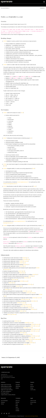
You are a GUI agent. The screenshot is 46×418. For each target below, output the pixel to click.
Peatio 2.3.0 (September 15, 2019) (11, 357)
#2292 (5, 64)
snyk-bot (31, 322)
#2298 (21, 261)
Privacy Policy (33, 402)
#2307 (20, 271)
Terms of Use (33, 400)
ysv (31, 138)
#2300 (16, 321)
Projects (32, 382)
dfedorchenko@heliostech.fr (10, 183)
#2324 (32, 326)
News (17, 405)
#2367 (25, 344)
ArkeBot (17, 388)
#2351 (32, 301)
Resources (3, 398)
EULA (31, 404)
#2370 (9, 314)
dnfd (5, 166)
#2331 (32, 336)
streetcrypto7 (7, 269)
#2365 (32, 309)
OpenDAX (18, 384)
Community (32, 389)
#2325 (5, 168)
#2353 (22, 299)
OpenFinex (18, 386)
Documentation (4, 400)
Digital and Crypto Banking (6, 389)
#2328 (25, 327)
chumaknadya (28, 306)
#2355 (5, 225)
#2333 (21, 332)
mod (22, 112)
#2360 (31, 342)
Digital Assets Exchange (6, 384)
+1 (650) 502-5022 (5, 372)
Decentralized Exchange (6, 388)
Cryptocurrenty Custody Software (8, 394)
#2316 (34, 274)
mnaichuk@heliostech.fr (23, 182)
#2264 (5, 112)
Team (17, 407)
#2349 (30, 337)
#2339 (6, 289)
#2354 (24, 304)
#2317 (13, 279)
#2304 (21, 266)
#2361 (29, 307)
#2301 (30, 276)
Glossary (3, 402)
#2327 (32, 329)
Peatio (31, 384)
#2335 (32, 331)
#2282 (20, 273)
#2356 (18, 302)
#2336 (10, 282)
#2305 (25, 264)
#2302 (32, 324)
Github (2, 404)
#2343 (29, 284)
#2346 (24, 291)
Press (17, 404)
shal (24, 273)
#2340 (17, 286)
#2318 (26, 322)
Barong (32, 386)
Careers (17, 409)
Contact (17, 410)
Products (18, 382)
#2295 (37, 268)
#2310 (4, 164)
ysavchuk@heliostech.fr (19, 221)
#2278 (5, 41)
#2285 (24, 259)
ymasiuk (26, 281)
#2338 (21, 281)
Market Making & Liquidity (6, 386)
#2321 (4, 138)
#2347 (5, 186)
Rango (31, 388)
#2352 (30, 339)
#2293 (26, 278)
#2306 (21, 263)
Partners (17, 402)
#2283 (24, 258)
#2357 (22, 306)
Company (18, 398)
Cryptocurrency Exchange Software (31, 416)
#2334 (28, 292)
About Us (17, 400)
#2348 (40, 294)
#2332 (24, 334)
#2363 (21, 311)
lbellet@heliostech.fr (8, 223)
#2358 (27, 341)
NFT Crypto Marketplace (6, 391)
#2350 (34, 297)
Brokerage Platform (5, 393)
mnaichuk (25, 261)
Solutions (3, 382)
